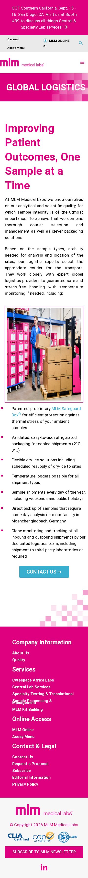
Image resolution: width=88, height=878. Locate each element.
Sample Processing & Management (32, 702)
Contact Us (22, 757)
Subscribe (21, 771)
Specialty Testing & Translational (43, 694)
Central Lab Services (31, 687)
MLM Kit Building (27, 710)
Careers (13, 39)
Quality (18, 660)
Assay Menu (15, 48)
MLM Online (23, 730)
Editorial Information (31, 778)
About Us (20, 653)
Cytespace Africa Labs (33, 680)
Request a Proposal (30, 764)
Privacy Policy (25, 784)
